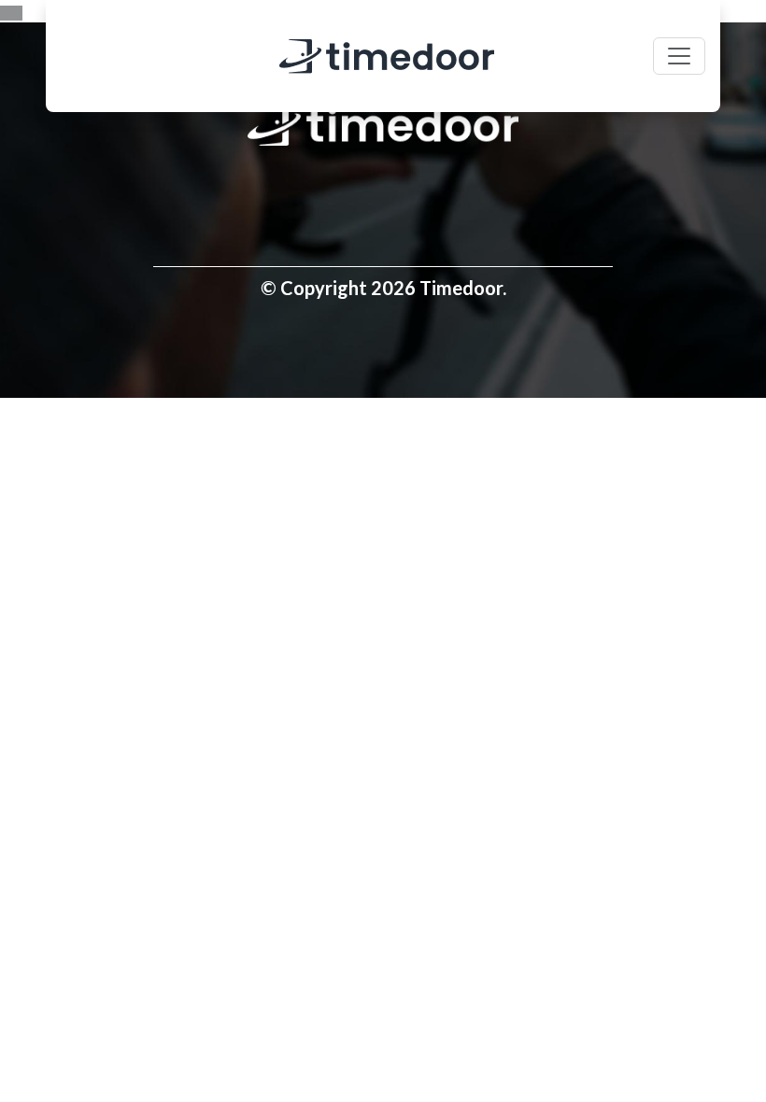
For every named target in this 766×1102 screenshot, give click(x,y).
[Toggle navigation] (679, 56)
